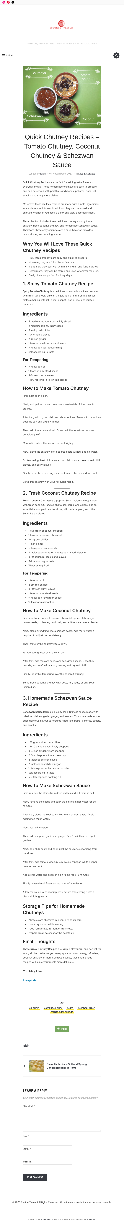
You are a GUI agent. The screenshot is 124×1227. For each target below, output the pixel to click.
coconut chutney (53, 1008)
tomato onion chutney (62, 1012)
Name (26, 1136)
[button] (8, 55)
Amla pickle (29, 980)
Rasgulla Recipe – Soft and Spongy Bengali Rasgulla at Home (67, 1066)
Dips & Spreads (86, 173)
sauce (70, 1008)
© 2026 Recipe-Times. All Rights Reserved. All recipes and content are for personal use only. (61, 1202)
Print (64, 1029)
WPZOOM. (91, 1219)
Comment (29, 1106)
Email (27, 1149)
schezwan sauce (86, 1008)
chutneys (34, 1008)
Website (27, 1161)
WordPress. (47, 1219)
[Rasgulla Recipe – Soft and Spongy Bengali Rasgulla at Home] (36, 1066)
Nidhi (43, 173)
